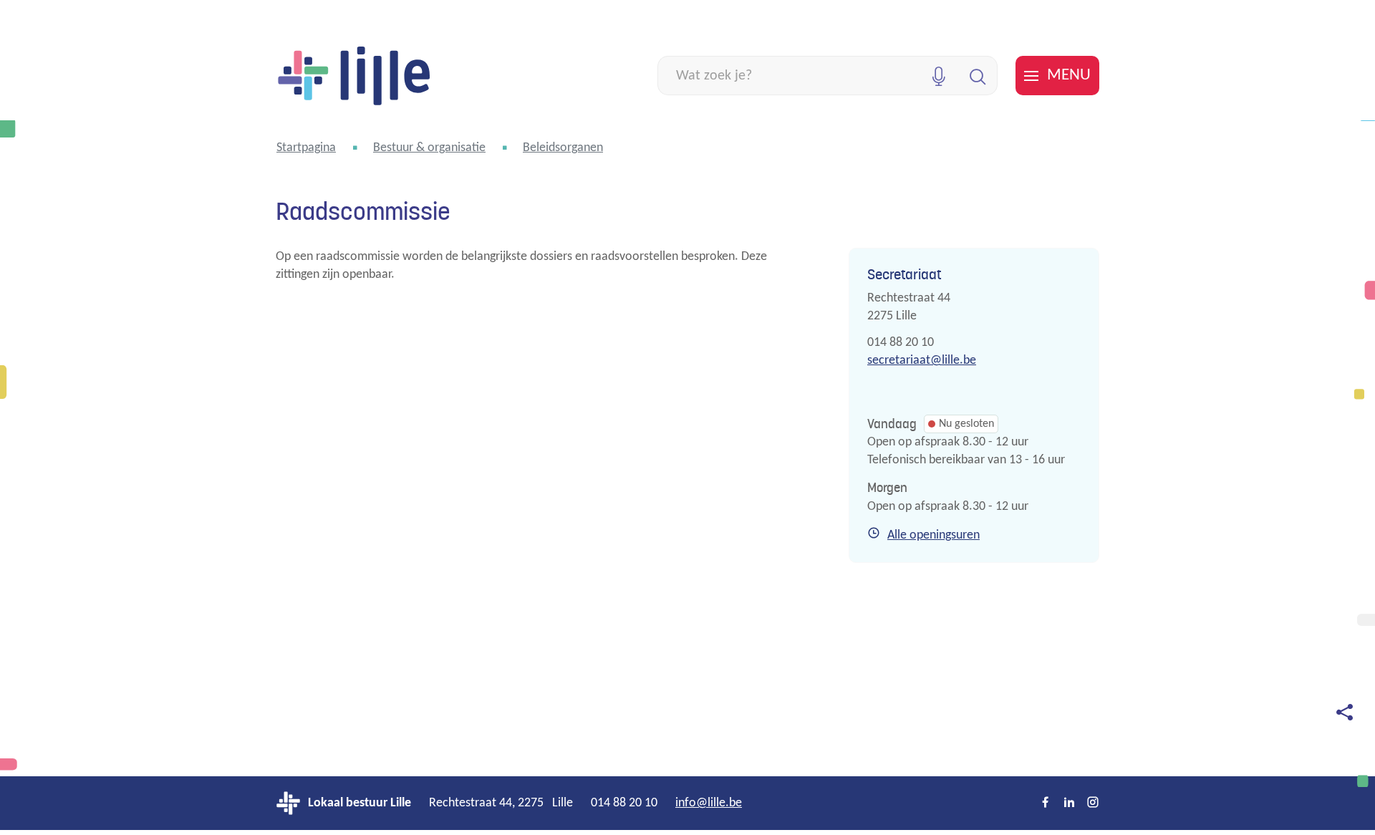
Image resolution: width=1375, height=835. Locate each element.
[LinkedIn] (1069, 803)
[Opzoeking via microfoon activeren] (938, 75)
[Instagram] (1092, 803)
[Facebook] (1045, 803)
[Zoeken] (978, 75)
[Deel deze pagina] (1344, 711)
